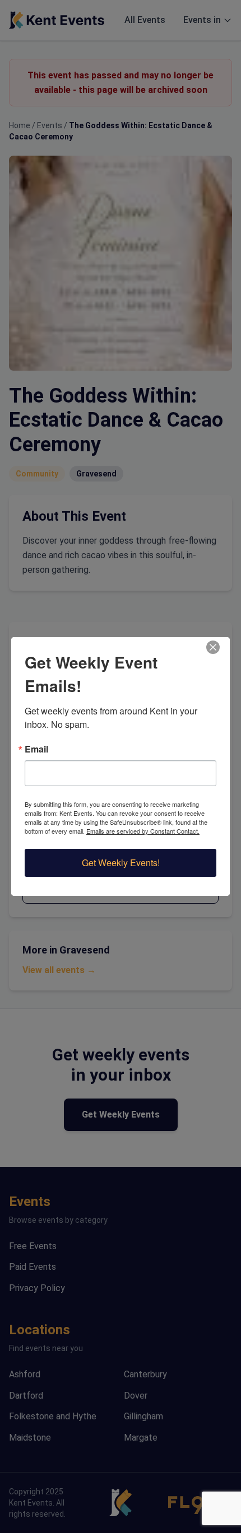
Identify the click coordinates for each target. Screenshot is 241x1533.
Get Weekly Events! (121, 862)
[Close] (219, 647)
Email (36, 749)
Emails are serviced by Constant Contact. (143, 830)
